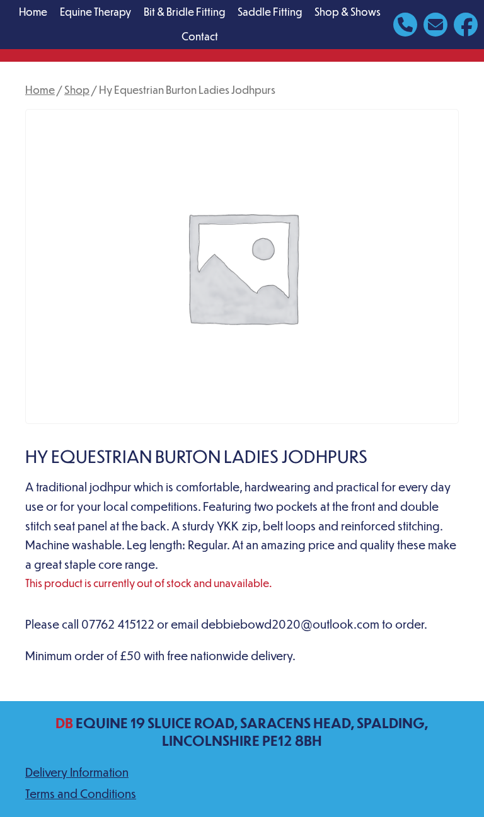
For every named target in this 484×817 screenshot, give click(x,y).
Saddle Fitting (270, 11)
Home (33, 11)
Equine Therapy (95, 11)
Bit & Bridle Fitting (184, 11)
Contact (200, 36)
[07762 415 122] (405, 23)
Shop (76, 89)
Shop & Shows (347, 11)
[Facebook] (466, 23)
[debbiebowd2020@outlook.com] (435, 23)
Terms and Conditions (80, 793)
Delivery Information (77, 772)
